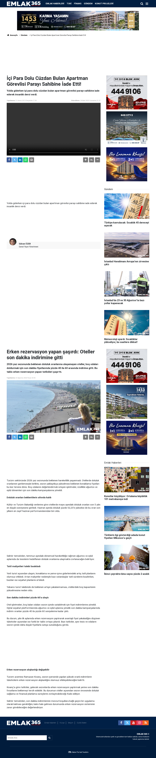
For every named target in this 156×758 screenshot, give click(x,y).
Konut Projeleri (104, 3)
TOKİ (69, 3)
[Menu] (147, 3)
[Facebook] (9, 159)
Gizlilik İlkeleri (82, 723)
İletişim (70, 723)
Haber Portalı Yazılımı (80, 752)
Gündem (88, 3)
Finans (77, 3)
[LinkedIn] (20, 159)
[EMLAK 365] (24, 3)
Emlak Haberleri (55, 3)
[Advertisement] (78, 57)
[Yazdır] (31, 159)
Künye (62, 723)
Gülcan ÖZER (25, 244)
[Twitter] (14, 159)
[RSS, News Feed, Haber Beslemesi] (146, 722)
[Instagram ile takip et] (139, 722)
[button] (85, 159)
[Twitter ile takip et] (127, 722)
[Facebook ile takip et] (121, 722)
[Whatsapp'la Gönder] (25, 159)
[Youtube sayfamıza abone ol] (133, 722)
